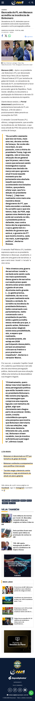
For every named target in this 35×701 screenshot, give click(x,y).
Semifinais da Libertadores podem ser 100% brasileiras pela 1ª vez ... (23, 599)
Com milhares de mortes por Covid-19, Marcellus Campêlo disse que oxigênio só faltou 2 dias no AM (17, 520)
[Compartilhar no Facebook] (2, 36)
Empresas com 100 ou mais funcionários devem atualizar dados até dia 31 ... (23, 609)
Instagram (20, 488)
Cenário (4, 9)
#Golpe (29, 500)
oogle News (29, 36)
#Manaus (5, 503)
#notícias (12, 503)
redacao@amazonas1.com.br (18, 695)
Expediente (17, 682)
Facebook (5, 488)
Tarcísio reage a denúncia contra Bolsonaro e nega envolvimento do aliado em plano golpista (17, 473)
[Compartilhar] (29, 2)
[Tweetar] (5, 36)
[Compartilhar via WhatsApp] (9, 36)
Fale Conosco (17, 685)
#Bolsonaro (15, 500)
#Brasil (23, 500)
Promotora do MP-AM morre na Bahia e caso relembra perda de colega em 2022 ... (23, 588)
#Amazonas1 (6, 500)
